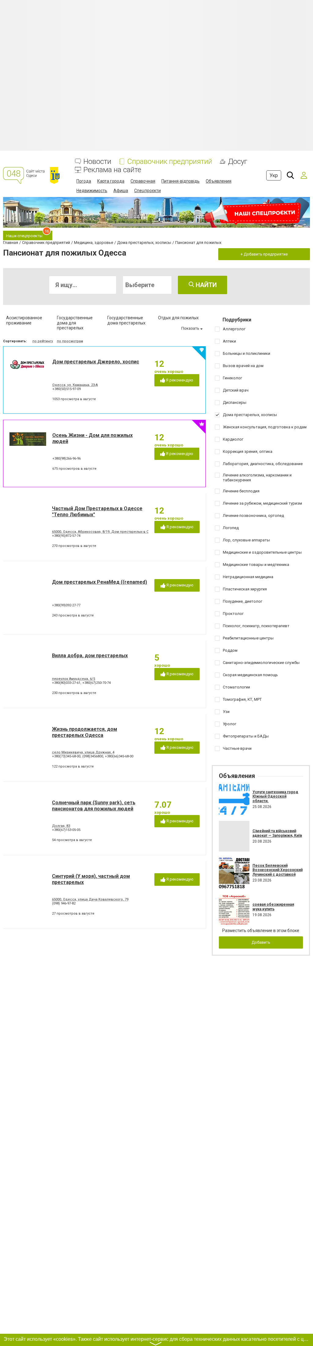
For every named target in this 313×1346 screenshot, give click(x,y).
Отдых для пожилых (178, 317)
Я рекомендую (179, 380)
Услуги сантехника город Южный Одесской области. (275, 796)
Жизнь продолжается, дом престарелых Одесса (84, 732)
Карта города (110, 181)
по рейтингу (42, 341)
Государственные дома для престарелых (75, 323)
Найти (205, 285)
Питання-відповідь (180, 181)
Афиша (120, 190)
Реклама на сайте (112, 170)
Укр (274, 175)
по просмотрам (70, 341)
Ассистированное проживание (24, 320)
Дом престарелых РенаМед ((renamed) (99, 582)
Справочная (143, 181)
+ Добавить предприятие (264, 254)
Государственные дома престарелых (126, 320)
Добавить (261, 942)
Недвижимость (91, 190)
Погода (83, 181)
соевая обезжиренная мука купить (273, 906)
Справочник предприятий (169, 161)
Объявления (218, 181)
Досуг (237, 161)
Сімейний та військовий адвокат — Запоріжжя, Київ (277, 833)
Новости (97, 161)
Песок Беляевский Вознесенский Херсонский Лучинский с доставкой (277, 870)
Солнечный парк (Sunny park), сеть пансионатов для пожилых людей (93, 805)
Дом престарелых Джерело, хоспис (95, 362)
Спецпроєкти (147, 190)
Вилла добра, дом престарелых (90, 655)
